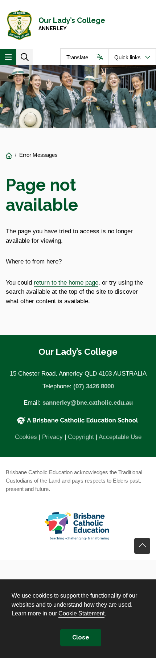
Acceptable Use (120, 436)
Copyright (81, 436)
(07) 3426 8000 (93, 386)
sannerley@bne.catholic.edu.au (87, 402)
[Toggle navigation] (8, 57)
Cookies (26, 436)
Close (80, 637)
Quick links (127, 57)
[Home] (9, 156)
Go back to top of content (142, 546)
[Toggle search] (24, 57)
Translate (77, 57)
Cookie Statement (81, 613)
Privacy (52, 436)
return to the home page (66, 282)
